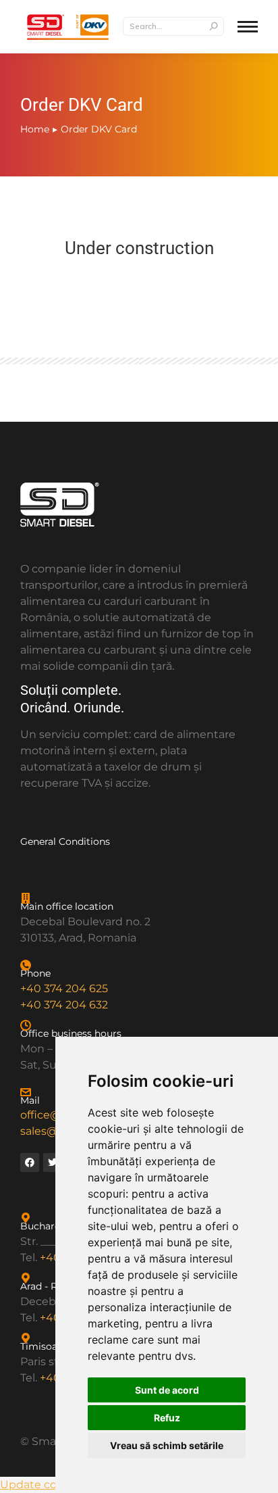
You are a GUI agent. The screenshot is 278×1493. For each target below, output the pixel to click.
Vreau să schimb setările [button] (166, 1445)
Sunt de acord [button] (167, 1390)
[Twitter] (52, 1162)
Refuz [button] (167, 1417)
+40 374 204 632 (64, 1004)
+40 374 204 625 (64, 988)
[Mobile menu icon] (248, 26)
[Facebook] (29, 1162)
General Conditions (65, 841)
